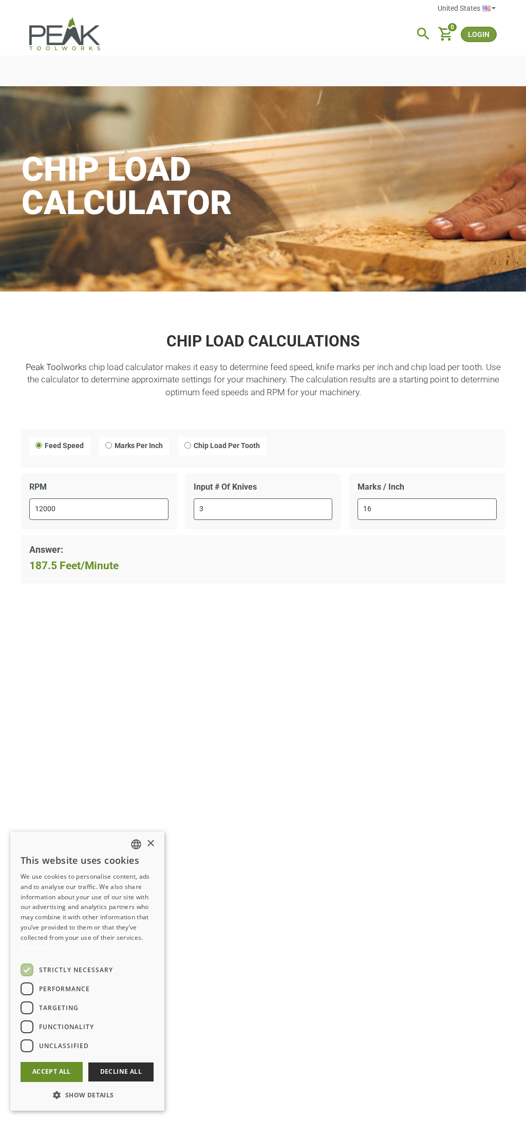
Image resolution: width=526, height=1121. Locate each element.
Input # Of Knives (225, 487)
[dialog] (87, 971)
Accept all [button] (51, 1071)
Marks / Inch (381, 487)
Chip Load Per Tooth (227, 445)
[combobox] (136, 844)
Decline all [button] (121, 1071)
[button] (87, 1094)
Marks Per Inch (139, 445)
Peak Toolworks (56, 367)
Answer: (46, 549)
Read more (37, 947)
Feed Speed (64, 445)
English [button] (467, 9)
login (479, 34)
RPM (38, 487)
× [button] (150, 843)
